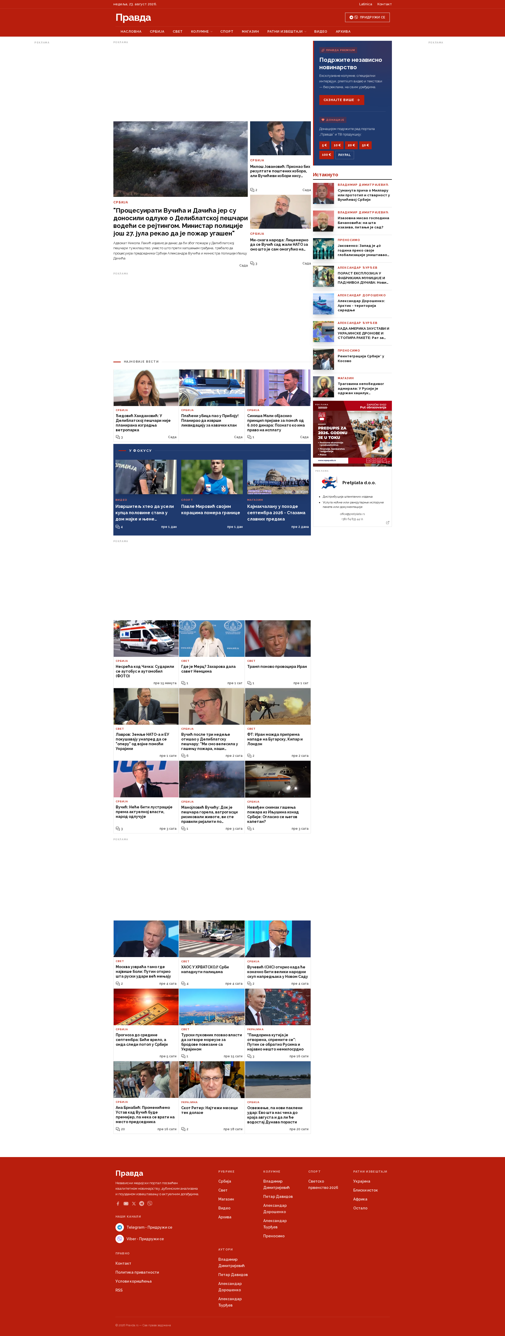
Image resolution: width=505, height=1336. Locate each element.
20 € (351, 145)
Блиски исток (365, 1190)
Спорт (227, 31)
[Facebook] (117, 1203)
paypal (344, 155)
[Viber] (149, 1203)
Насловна (131, 31)
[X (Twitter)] (134, 1204)
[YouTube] (126, 1203)
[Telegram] (141, 1203)
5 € (324, 145)
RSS (119, 1290)
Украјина (361, 1181)
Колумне (200, 31)
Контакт (384, 4)
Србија (157, 31)
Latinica (365, 4)
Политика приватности (137, 1272)
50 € (365, 145)
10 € (337, 145)
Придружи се (372, 17)
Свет (178, 31)
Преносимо (274, 1236)
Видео (320, 31)
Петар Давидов (278, 1196)
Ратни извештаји (285, 31)
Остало (360, 1208)
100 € (326, 155)
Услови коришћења (133, 1281)
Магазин (250, 31)
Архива (343, 31)
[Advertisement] (55, 125)
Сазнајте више (339, 100)
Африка (360, 1199)
